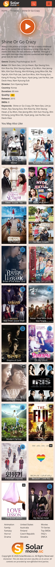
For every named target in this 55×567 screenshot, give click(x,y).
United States (26, 524)
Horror (7, 533)
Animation (9, 524)
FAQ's (44, 533)
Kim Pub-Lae (15, 74)
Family (7, 527)
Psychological (23, 61)
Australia (24, 527)
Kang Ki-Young (9, 77)
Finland (23, 530)
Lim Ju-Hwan (28, 65)
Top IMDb (46, 530)
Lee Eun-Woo (28, 74)
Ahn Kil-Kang (28, 71)
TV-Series (14, 10)
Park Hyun (22, 77)
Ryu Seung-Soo (42, 65)
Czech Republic (27, 533)
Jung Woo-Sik (41, 71)
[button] (27, 26)
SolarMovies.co (26, 556)
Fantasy (8, 530)
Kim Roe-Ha (7, 68)
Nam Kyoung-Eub (21, 80)
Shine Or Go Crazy (31, 10)
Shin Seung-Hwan (22, 68)
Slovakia (24, 536)
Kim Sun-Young (13, 71)
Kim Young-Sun (43, 74)
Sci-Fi (33, 61)
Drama (12, 61)
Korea (14, 87)
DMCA (44, 536)
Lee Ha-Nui (43, 77)
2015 (12, 98)
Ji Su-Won (36, 68)
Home (4, 10)
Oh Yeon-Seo (14, 65)
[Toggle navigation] (49, 3)
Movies (44, 524)
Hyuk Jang (32, 77)
